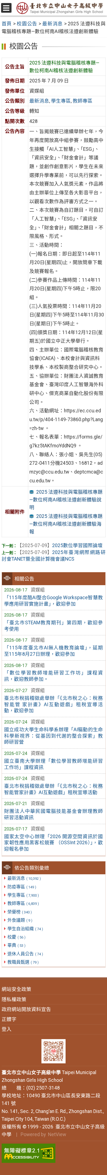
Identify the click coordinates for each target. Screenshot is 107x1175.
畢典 (16, 945)
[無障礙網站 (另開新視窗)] (54, 1153)
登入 (7, 1029)
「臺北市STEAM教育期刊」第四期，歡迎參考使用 (53, 626)
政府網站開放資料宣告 (26, 1009)
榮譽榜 (19, 912)
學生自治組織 (25, 928)
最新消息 (24, 878)
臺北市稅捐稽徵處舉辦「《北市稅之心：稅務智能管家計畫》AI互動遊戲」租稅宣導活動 (53, 789)
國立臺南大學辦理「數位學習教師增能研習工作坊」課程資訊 (53, 764)
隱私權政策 (14, 999)
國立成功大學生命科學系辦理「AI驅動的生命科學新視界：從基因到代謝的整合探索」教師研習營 (53, 736)
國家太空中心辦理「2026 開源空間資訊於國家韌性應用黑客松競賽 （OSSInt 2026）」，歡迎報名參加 (53, 843)
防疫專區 (21, 886)
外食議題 (19, 920)
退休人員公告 (25, 953)
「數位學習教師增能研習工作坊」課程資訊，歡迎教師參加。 (53, 676)
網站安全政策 (16, 989)
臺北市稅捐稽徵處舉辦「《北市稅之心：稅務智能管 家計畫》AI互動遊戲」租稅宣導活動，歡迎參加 (53, 704)
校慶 (16, 937)
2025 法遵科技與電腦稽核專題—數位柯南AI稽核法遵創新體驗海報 (66, 523)
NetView (57, 1134)
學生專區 (23, 895)
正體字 (9, 1019)
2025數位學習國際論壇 (60, 545)
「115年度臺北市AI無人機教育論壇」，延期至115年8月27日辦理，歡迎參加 (53, 651)
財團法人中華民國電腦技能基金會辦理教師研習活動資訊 (53, 814)
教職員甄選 (23, 962)
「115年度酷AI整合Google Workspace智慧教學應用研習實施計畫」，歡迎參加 (53, 601)
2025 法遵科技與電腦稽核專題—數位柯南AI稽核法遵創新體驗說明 (66, 499)
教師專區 (23, 903)
